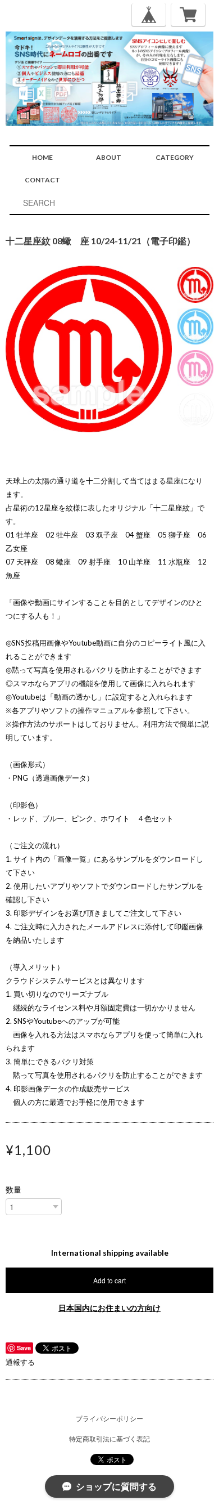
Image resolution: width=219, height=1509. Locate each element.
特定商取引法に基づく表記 (109, 1439)
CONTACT (42, 180)
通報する (20, 1362)
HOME (42, 157)
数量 (13, 1190)
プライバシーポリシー (109, 1418)
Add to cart (109, 1280)
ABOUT (108, 157)
